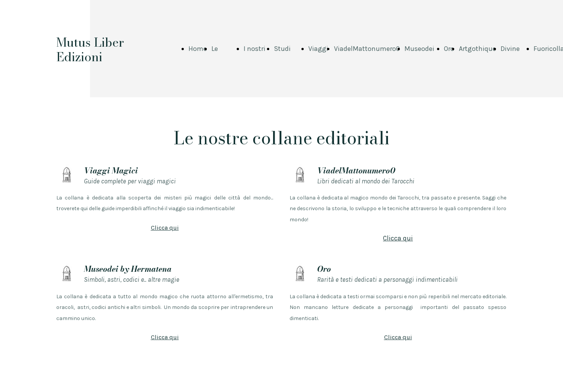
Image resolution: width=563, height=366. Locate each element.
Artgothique (477, 48)
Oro (449, 48)
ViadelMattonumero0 (367, 48)
